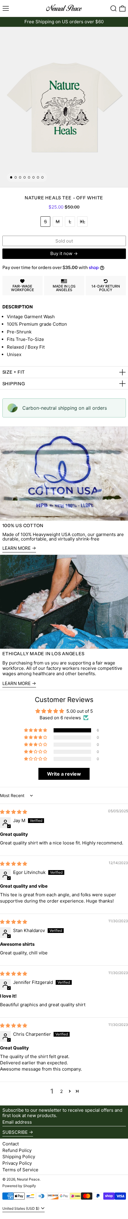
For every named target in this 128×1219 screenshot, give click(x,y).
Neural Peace (28, 1179)
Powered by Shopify (19, 1186)
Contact (10, 1144)
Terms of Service (20, 1170)
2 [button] (61, 1091)
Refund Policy (17, 1150)
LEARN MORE (16, 683)
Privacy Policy (17, 1163)
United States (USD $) (21, 1208)
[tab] (11, 177)
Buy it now (61, 253)
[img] (13, 812)
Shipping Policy (18, 1156)
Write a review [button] (64, 774)
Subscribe (15, 1132)
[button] (113, 8)
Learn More (16, 548)
